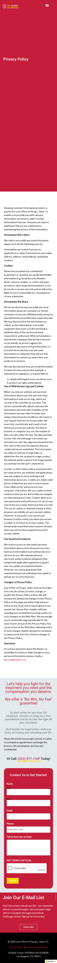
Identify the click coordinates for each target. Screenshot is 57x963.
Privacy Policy (17, 947)
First (9, 788)
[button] (47, 5)
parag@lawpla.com (16, 659)
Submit (12, 880)
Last (9, 799)
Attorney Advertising (36, 947)
